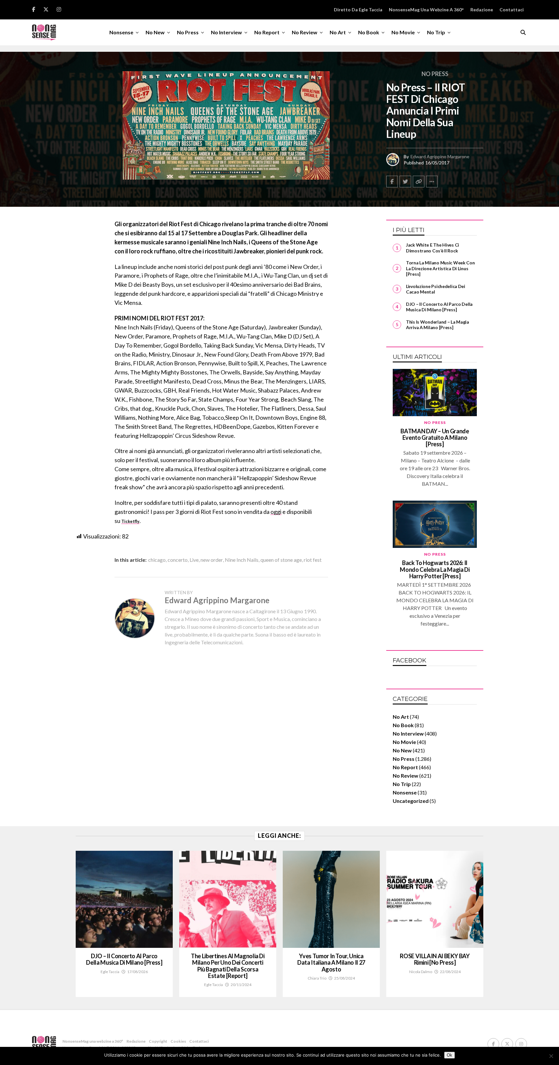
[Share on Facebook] (392, 181)
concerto (178, 559)
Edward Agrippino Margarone (440, 156)
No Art (338, 32)
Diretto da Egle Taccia (358, 9)
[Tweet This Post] (405, 181)
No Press (188, 32)
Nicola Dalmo (420, 971)
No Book (368, 32)
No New (155, 32)
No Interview (226, 32)
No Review (304, 32)
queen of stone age (281, 559)
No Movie (403, 32)
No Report (267, 32)
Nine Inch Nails (241, 559)
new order (212, 559)
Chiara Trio (317, 978)
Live (194, 559)
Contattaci (511, 9)
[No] (551, 1056)
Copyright (158, 1041)
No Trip (436, 32)
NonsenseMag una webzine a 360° (426, 9)
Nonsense (121, 32)
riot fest (313, 559)
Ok (449, 1055)
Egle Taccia (110, 971)
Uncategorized (411, 801)
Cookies (178, 1041)
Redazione (481, 9)
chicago (157, 559)
